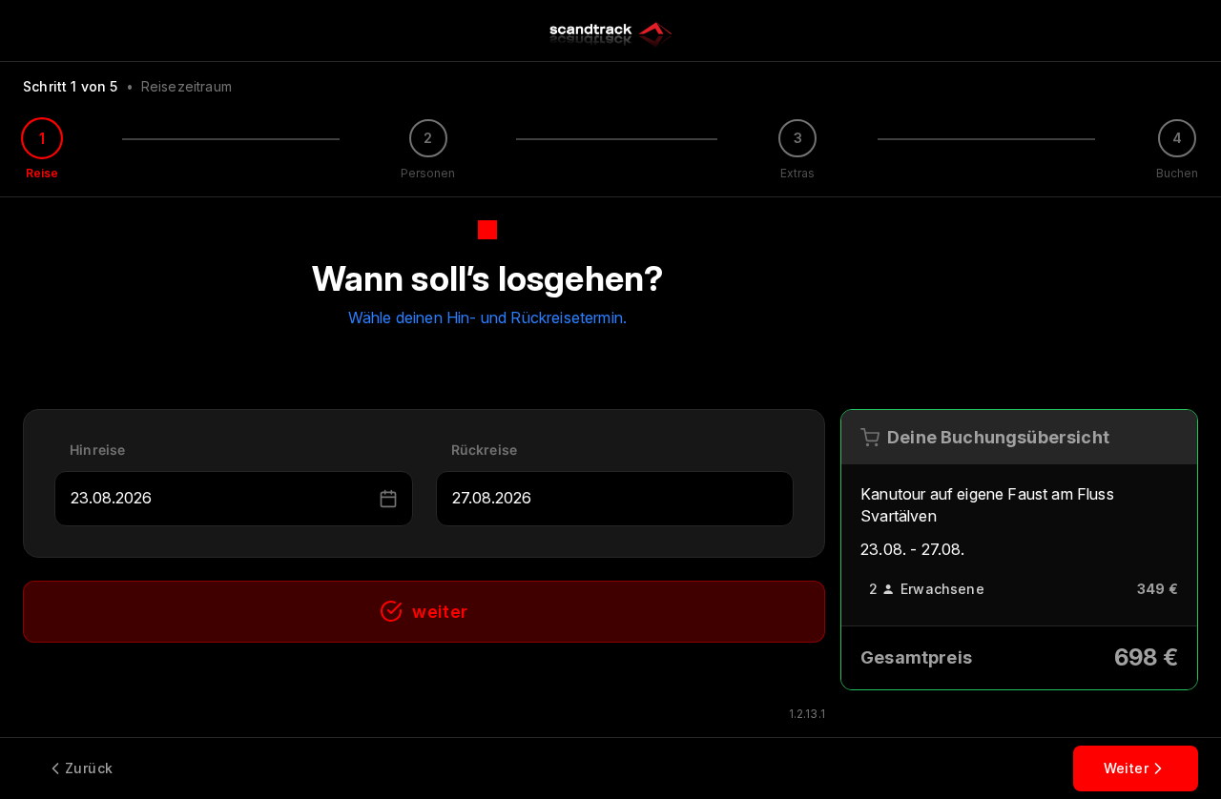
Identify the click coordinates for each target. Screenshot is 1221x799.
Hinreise (97, 449)
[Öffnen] (366, 498)
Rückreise (484, 449)
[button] (388, 498)
